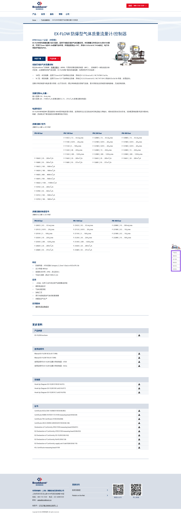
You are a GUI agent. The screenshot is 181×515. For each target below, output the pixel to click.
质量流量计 (55, 67)
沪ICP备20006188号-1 (48, 506)
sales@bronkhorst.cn (44, 500)
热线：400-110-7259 (136, 6)
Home (34, 20)
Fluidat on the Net (78, 495)
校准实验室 (76, 490)
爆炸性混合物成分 (42, 307)
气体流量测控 (45, 20)
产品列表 (53, 59)
